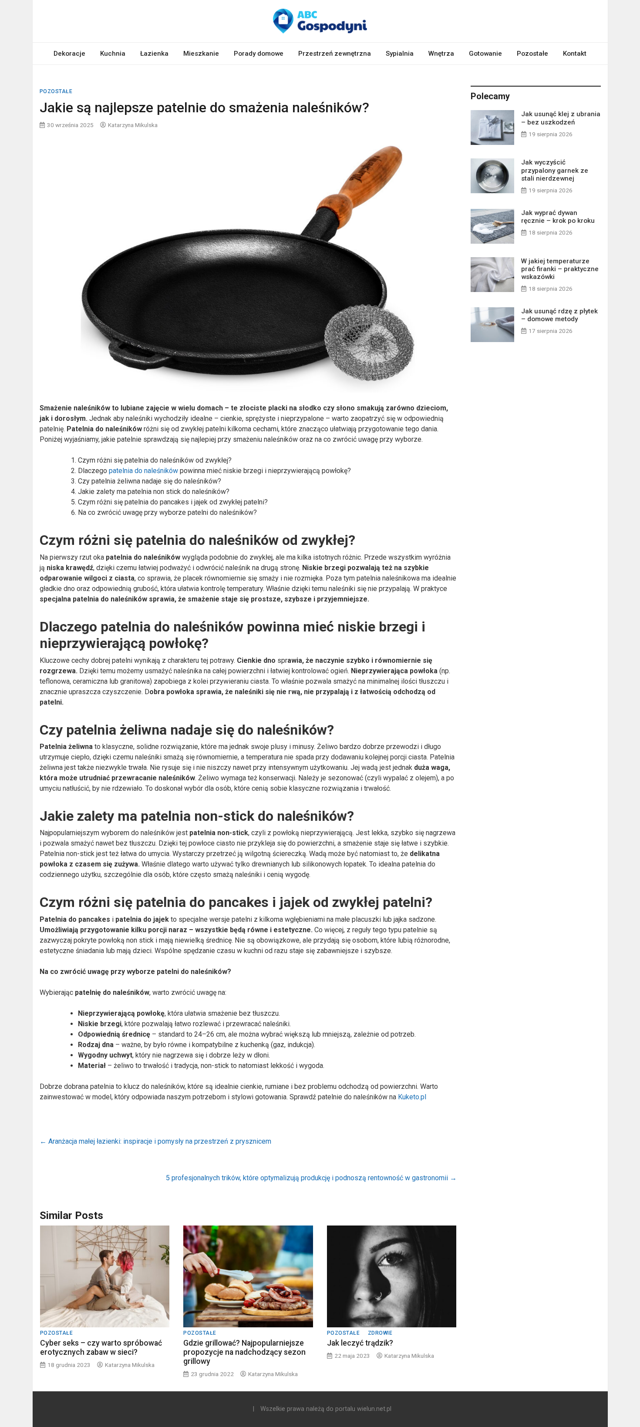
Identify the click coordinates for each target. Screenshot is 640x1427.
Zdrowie (380, 1333)
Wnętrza (441, 53)
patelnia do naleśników (143, 471)
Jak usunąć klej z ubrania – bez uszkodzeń (560, 118)
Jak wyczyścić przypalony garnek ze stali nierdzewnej (554, 170)
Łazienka (154, 53)
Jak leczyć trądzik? (360, 1343)
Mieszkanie (201, 53)
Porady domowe (258, 53)
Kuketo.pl (412, 1097)
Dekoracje (69, 53)
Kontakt (574, 53)
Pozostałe (532, 53)
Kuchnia (112, 53)
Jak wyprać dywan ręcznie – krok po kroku (558, 217)
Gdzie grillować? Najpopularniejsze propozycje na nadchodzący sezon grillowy (244, 1352)
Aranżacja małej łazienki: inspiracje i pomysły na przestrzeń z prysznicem (155, 1141)
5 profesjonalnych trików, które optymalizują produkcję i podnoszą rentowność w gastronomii (311, 1178)
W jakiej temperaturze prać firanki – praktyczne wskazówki (560, 269)
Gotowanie (485, 53)
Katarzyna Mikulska (133, 124)
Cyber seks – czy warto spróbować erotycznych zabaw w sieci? (101, 1347)
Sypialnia (400, 53)
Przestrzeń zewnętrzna (334, 53)
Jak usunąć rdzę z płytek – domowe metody (559, 315)
